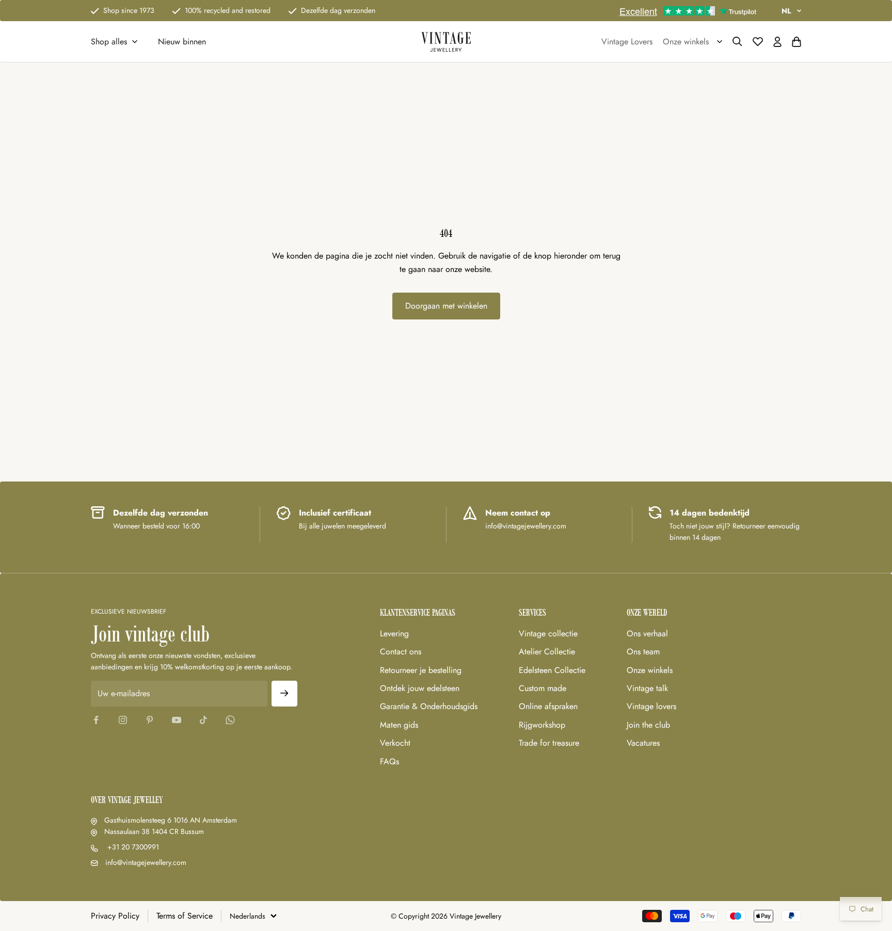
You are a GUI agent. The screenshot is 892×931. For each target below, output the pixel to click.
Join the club (648, 725)
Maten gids (399, 725)
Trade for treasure (549, 743)
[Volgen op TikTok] (203, 720)
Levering (394, 633)
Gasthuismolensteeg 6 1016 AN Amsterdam (170, 820)
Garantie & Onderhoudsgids (428, 706)
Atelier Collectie (547, 651)
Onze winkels (650, 670)
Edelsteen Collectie (552, 670)
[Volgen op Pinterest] (150, 720)
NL (786, 11)
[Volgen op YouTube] (176, 720)
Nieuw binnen (182, 41)
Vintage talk (647, 688)
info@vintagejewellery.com (145, 862)
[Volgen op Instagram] (123, 720)
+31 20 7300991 (132, 847)
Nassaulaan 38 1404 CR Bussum (154, 831)
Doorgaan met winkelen (446, 306)
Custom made (542, 688)
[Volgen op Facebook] (96, 720)
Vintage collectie (548, 633)
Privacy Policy (115, 916)
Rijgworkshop (542, 725)
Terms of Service (184, 916)
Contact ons (400, 651)
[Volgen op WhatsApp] (230, 720)
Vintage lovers (651, 706)
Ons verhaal (647, 633)
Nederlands (247, 916)
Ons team (643, 651)
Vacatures (643, 743)
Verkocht (395, 743)
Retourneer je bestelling (420, 670)
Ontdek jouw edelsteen (419, 688)
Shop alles (109, 41)
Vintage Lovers (626, 41)
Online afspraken (548, 706)
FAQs (389, 761)
